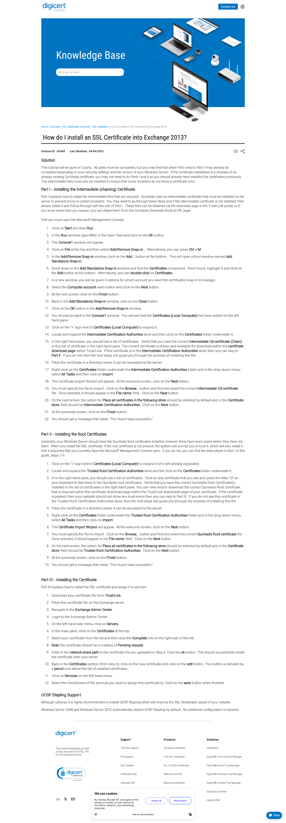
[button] (71, 774)
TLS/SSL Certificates (174, 756)
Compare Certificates (174, 747)
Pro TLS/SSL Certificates (176, 765)
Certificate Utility (129, 774)
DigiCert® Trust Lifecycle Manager (224, 756)
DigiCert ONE (213, 800)
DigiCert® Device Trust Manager (223, 765)
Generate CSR (128, 782)
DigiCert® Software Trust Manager (224, 774)
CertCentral (212, 747)
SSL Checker (127, 765)
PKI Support (127, 756)
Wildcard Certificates (174, 782)
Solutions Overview (217, 791)
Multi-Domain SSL (173, 774)
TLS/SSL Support (130, 747)
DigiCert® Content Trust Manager (224, 782)
